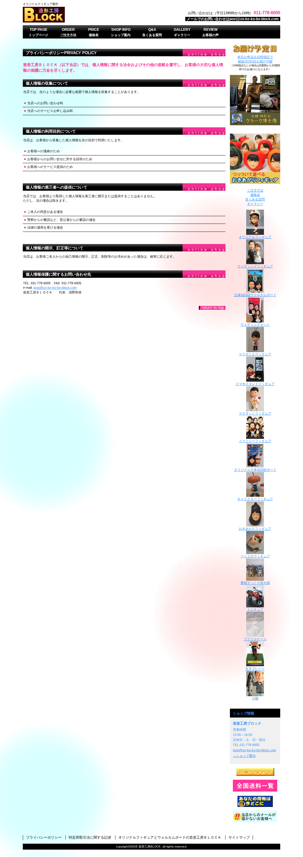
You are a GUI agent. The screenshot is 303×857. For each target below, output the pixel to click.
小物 (255, 698)
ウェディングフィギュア (255, 266)
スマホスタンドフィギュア (255, 384)
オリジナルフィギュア (255, 237)
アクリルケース (255, 639)
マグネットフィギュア (255, 413)
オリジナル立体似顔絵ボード (255, 469)
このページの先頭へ (212, 308)
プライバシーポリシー (44, 837)
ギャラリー (255, 204)
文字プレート (255, 668)
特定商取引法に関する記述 (90, 837)
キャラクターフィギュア (255, 499)
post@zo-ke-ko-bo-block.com (55, 287)
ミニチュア (255, 609)
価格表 (255, 195)
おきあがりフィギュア (255, 159)
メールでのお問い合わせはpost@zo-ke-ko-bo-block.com (233, 19)
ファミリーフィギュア (255, 441)
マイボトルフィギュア (255, 354)
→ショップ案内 (244, 756)
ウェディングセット (255, 324)
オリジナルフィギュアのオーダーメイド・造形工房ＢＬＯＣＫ (97, 14)
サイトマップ (239, 837)
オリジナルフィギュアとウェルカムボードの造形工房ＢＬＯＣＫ (169, 837)
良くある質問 (255, 199)
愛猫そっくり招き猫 (255, 583)
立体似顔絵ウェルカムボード (255, 295)
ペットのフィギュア (255, 556)
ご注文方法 (255, 190)
